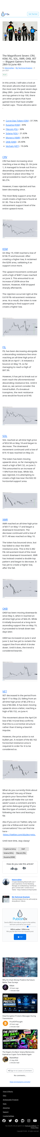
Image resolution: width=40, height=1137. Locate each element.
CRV (4, 157)
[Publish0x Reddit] (23, 1121)
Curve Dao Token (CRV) (17, 120)
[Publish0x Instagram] (29, 1121)
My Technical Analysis (24, 68)
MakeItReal (14, 1058)
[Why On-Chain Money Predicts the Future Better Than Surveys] (20, 967)
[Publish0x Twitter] (10, 1121)
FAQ (4, 1095)
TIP (20, 937)
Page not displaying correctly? (20, 1082)
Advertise (6, 1108)
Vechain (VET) (12, 146)
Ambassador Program (10, 1100)
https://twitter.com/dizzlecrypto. (19, 834)
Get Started (33, 14)
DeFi (23, 849)
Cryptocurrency (10, 849)
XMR (5, 519)
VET (4, 691)
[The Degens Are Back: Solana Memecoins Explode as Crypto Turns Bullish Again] (20, 1039)
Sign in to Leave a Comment (21, 1071)
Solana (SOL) (12, 133)
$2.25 (4, 75)
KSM (5, 249)
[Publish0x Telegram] (17, 1121)
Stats (4, 1104)
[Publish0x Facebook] (4, 1121)
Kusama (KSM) (13, 124)
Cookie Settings (8, 1116)
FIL (4, 347)
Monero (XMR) (13, 137)
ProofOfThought (16, 1022)
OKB (5, 608)
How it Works (8, 1091)
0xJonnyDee (9, 68)
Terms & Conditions (30, 1126)
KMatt (12, 986)
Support (6, 1112)
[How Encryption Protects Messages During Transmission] (20, 1003)
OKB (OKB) (11, 141)
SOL (4, 436)
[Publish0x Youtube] (35, 1121)
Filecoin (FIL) (12, 129)
